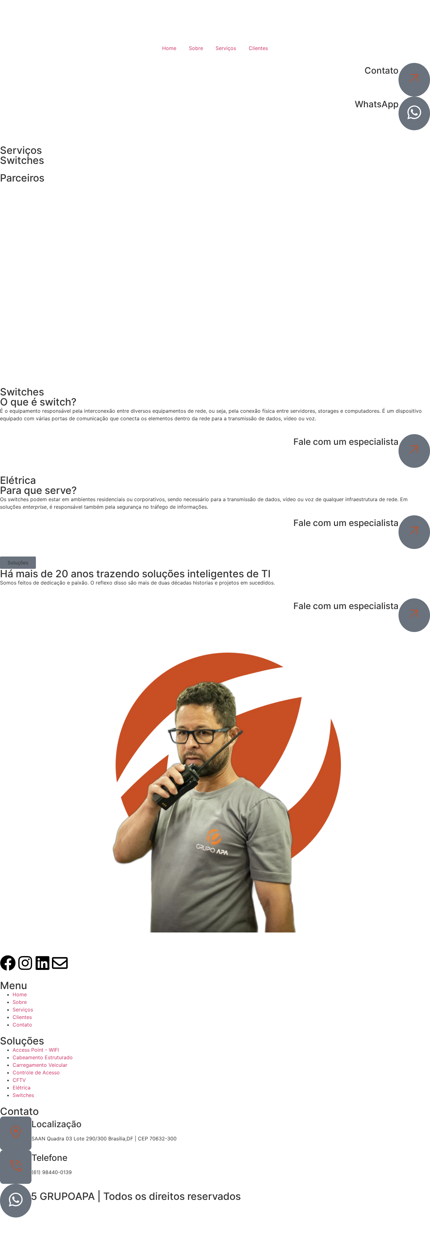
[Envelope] (60, 964)
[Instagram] (25, 964)
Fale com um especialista (346, 441)
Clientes (258, 48)
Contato (382, 70)
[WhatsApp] (414, 113)
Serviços (226, 48)
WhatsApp (377, 104)
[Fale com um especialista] (414, 451)
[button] (18, 563)
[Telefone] (15, 1167)
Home (169, 48)
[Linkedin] (42, 964)
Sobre (196, 48)
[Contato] (414, 80)
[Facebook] (8, 964)
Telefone (49, 1157)
